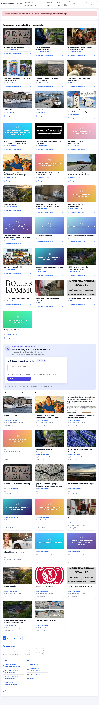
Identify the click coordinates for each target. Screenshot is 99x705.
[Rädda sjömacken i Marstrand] (49, 104)
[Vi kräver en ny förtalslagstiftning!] (17, 41)
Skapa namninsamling (20, 379)
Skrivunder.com (8, 4)
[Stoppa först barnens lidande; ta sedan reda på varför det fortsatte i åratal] (49, 200)
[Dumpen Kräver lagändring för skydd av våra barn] (49, 262)
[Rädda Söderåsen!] (17, 199)
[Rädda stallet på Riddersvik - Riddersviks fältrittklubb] (81, 262)
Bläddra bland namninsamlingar (31, 4)
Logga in (74, 4)
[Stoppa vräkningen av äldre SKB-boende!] (49, 294)
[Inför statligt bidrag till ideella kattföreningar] (81, 74)
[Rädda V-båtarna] (17, 104)
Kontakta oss (50, 4)
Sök (65, 5)
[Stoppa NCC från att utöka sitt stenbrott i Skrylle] (49, 74)
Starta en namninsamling (88, 4)
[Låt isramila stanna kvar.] (49, 230)
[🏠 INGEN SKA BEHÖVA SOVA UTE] (81, 293)
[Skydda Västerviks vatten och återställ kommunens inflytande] (81, 105)
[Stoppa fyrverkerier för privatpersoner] (81, 199)
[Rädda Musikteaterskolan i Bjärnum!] (81, 230)
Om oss (58, 4)
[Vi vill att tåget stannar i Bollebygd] (17, 293)
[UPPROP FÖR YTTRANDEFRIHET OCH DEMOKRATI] (49, 137)
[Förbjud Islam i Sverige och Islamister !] (17, 325)
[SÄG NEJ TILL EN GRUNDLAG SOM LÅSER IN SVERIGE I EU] (49, 168)
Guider (5, 661)
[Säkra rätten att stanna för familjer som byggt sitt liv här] (81, 42)
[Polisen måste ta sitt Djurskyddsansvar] (49, 43)
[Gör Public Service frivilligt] (17, 261)
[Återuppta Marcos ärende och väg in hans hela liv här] (17, 74)
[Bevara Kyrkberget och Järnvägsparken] (81, 137)
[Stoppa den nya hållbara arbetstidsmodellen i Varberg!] (17, 168)
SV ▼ (20, 4)
